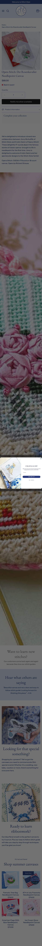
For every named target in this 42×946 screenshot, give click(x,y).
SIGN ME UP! (31, 476)
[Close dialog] (40, 458)
